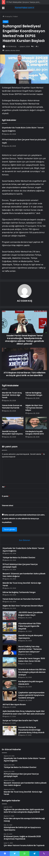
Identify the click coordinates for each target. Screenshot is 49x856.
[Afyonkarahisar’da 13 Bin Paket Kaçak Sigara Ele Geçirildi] (9, 627)
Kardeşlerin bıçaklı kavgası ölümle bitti (35, 432)
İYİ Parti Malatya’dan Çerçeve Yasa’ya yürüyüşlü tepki (27, 2)
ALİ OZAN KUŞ (24, 300)
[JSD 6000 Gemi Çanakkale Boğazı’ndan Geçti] (9, 616)
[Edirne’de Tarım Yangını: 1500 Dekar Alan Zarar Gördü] (9, 662)
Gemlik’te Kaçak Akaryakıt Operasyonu (12, 432)
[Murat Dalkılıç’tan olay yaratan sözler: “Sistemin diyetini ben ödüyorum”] (9, 650)
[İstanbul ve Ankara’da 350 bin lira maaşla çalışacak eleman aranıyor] (9, 673)
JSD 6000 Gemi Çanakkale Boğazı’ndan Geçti (30, 613)
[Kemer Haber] (24, 7)
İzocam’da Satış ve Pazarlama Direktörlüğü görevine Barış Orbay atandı (31, 730)
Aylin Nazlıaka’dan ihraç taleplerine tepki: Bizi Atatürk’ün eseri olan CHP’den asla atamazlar (24, 712)
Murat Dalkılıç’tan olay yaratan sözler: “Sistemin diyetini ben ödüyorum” (30, 649)
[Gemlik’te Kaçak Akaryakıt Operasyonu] (12, 423)
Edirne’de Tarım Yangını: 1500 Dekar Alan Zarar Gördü (31, 659)
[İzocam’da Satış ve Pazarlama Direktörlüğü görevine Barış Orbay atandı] (9, 730)
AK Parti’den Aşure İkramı (14, 704)
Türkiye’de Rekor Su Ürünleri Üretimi (19, 557)
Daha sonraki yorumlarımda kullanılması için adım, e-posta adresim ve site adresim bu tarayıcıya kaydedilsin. (23, 518)
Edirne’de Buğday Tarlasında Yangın (34, 393)
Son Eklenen (24, 540)
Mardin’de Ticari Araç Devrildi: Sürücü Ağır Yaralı (12, 395)
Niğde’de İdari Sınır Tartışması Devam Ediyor (34, 407)
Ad (4, 487)
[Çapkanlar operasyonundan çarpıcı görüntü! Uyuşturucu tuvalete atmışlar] (9, 696)
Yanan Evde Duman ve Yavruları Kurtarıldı (12, 406)
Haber (15, 16)
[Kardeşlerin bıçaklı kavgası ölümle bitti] (36, 423)
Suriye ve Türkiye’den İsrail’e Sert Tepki (20, 720)
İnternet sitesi (7, 505)
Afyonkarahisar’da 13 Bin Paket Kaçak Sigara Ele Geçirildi (29, 626)
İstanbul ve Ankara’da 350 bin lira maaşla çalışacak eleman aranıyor (32, 672)
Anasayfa (8, 16)
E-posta (6, 496)
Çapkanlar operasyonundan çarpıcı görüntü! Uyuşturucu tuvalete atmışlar (31, 695)
